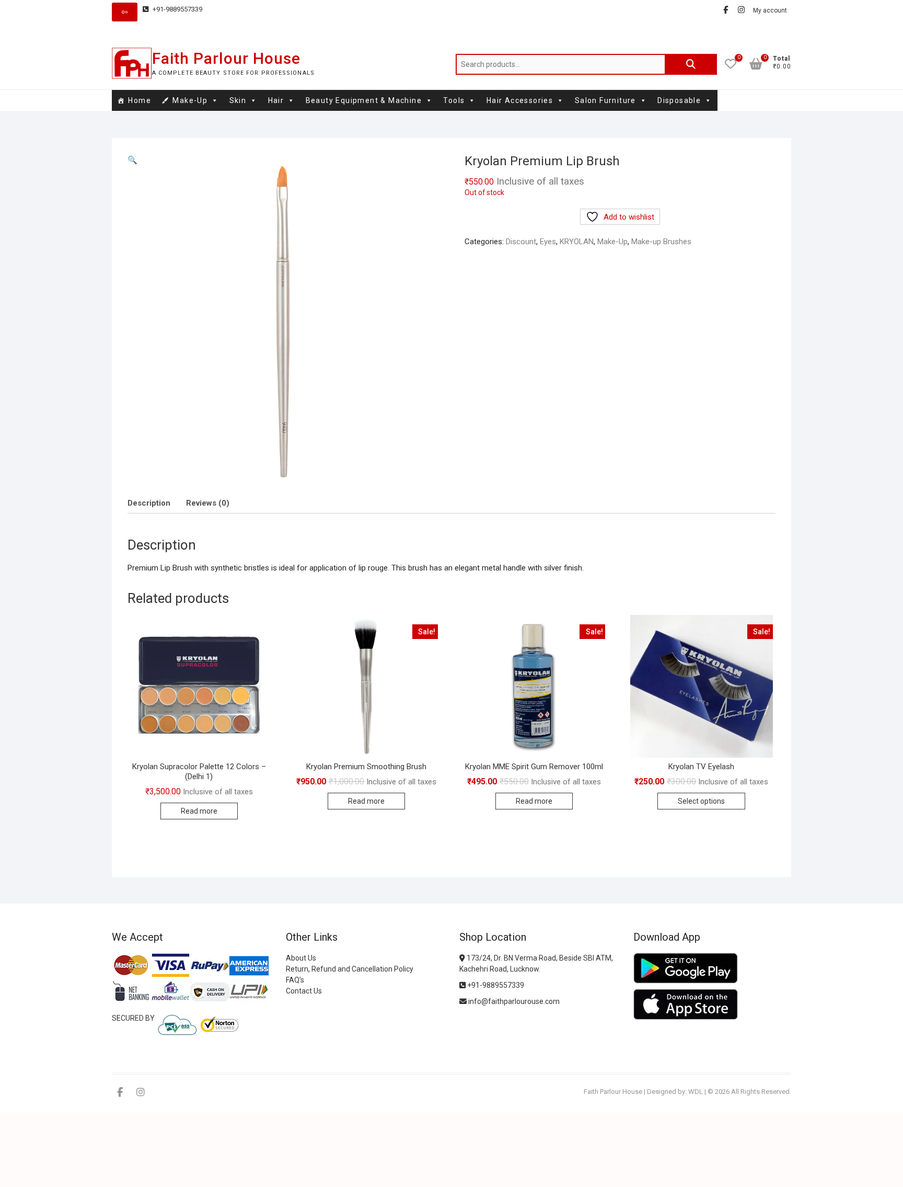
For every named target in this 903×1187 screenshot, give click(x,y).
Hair (276, 100)
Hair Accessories (520, 100)
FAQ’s (295, 980)
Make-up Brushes (661, 241)
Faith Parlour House (226, 58)
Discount (521, 241)
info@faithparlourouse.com (514, 1001)
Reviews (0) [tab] (207, 503)
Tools (454, 100)
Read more (199, 811)
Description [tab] (149, 503)
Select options (701, 801)
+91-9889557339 (176, 9)
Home (139, 100)
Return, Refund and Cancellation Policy (349, 969)
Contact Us (304, 991)
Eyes (548, 241)
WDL (695, 1091)
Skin (238, 100)
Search (691, 64)
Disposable (679, 100)
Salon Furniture (605, 100)
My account (770, 10)
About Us (301, 958)
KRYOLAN (577, 241)
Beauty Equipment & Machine (364, 100)
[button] (132, 160)
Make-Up (189, 100)
